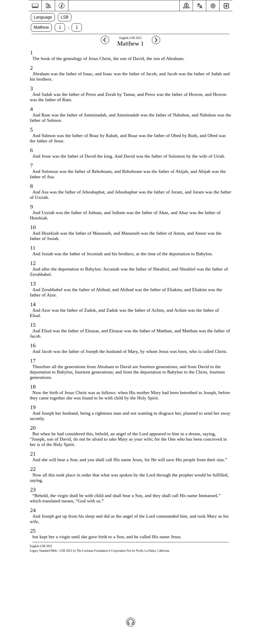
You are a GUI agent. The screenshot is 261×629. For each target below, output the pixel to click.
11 (32, 248)
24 (33, 510)
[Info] (61, 5)
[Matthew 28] (105, 42)
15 (33, 325)
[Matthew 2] (156, 42)
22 (33, 469)
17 (33, 360)
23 (33, 489)
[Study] (48, 5)
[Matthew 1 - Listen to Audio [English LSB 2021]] (130, 622)
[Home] (35, 5)
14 (33, 304)
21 (33, 454)
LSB (65, 17)
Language (43, 17)
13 (33, 283)
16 (33, 345)
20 (33, 428)
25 (33, 531)
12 (33, 263)
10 (33, 227)
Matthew (41, 27)
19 (33, 407)
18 (33, 386)
